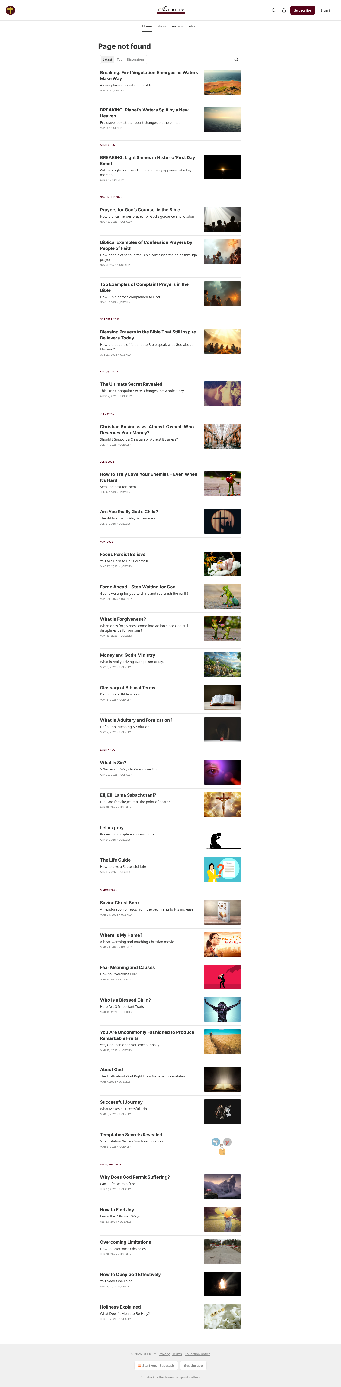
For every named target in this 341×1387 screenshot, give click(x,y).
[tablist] (123, 59)
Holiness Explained (120, 1307)
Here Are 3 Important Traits (122, 1006)
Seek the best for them (118, 486)
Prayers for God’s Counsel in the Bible (140, 209)
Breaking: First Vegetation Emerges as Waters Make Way (149, 75)
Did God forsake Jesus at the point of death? (135, 801)
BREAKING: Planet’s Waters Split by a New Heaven (144, 113)
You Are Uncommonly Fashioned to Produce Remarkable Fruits (147, 1035)
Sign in (327, 10)
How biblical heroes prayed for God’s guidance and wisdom (147, 216)
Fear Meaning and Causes (127, 967)
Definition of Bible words (120, 694)
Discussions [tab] (135, 59)
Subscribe (302, 10)
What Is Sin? (113, 762)
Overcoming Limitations (125, 1242)
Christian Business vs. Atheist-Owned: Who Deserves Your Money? (147, 429)
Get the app (193, 1365)
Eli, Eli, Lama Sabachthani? (128, 795)
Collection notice (197, 1354)
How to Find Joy (117, 1209)
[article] (170, 84)
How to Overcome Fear (118, 974)
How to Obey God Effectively (130, 1274)
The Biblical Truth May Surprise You (128, 518)
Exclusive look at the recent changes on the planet (140, 122)
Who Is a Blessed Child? (125, 1000)
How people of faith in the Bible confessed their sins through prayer (148, 257)
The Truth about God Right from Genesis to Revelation (143, 1076)
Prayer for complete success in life (127, 834)
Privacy (164, 1354)
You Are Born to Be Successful (124, 560)
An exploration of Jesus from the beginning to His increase (146, 909)
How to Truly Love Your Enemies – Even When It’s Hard (148, 477)
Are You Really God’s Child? (129, 511)
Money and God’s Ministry (127, 655)
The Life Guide (115, 860)
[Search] (273, 10)
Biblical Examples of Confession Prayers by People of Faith (146, 245)
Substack (147, 1377)
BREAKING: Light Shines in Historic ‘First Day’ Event (148, 160)
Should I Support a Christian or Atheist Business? (139, 439)
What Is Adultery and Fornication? (136, 720)
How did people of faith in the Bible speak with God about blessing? (146, 346)
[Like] (103, 134)
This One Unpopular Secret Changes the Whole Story (142, 390)
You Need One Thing (116, 1281)
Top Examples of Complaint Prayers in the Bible (144, 287)
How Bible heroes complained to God (130, 296)
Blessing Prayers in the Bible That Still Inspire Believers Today (148, 335)
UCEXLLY (118, 90)
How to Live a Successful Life (123, 866)
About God (111, 1069)
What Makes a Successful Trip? (124, 1108)
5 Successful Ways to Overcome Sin (128, 769)
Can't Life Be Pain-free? (118, 1183)
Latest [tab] (107, 59)
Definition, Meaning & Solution (124, 726)
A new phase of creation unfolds (125, 85)
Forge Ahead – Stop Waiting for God (138, 587)
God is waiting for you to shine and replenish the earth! (144, 593)
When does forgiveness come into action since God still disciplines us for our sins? (144, 628)
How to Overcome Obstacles (123, 1248)
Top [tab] (119, 59)
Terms (177, 1354)
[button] (146, 26)
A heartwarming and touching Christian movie (137, 941)
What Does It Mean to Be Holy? (125, 1313)
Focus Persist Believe (122, 554)
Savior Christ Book (120, 902)
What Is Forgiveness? (123, 619)
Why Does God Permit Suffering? (135, 1177)
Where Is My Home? (121, 935)
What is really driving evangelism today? (132, 661)
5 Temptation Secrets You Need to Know (132, 1141)
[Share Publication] (284, 10)
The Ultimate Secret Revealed (131, 384)
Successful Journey (121, 1102)
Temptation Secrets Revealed (131, 1134)
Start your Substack (158, 1365)
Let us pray (112, 827)
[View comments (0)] (135, 96)
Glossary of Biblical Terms (127, 687)
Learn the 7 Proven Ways (120, 1216)
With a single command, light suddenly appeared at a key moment (146, 172)
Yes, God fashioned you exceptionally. (130, 1044)
